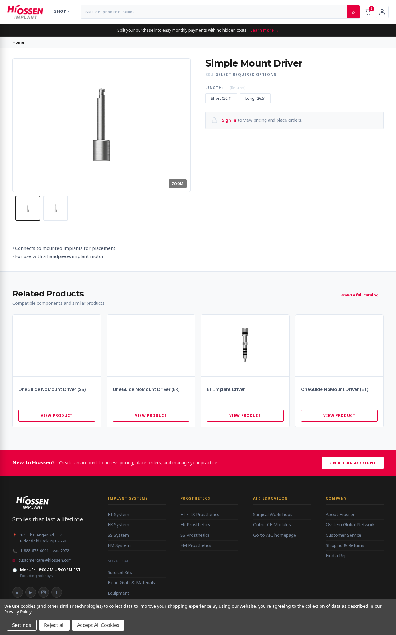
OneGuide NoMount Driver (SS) (52, 389)
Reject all (54, 625)
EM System (119, 545)
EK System (118, 525)
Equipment (118, 593)
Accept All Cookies (98, 625)
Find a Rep (336, 555)
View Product (57, 415)
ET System (118, 514)
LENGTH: (225, 87)
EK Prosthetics (195, 525)
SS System (118, 535)
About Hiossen (340, 514)
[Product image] (27, 208)
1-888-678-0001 (34, 550)
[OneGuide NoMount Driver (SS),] (57, 345)
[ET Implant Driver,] (245, 345)
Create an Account (352, 463)
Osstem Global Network (350, 525)
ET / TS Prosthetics (199, 514)
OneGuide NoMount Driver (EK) (146, 389)
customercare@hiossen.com (45, 560)
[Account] (382, 12)
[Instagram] (43, 592)
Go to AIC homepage (274, 535)
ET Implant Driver (226, 389)
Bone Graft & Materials (131, 582)
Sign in (229, 120)
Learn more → (264, 30)
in (18, 592)
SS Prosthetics (195, 535)
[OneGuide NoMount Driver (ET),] (339, 345)
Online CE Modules (272, 525)
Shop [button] (62, 11)
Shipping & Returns (345, 545)
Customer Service (343, 535)
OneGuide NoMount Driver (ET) (335, 389)
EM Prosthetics (195, 545)
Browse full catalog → (362, 295)
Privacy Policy (17, 612)
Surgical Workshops (272, 514)
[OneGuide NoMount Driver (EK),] (151, 345)
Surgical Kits (120, 572)
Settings (21, 625)
